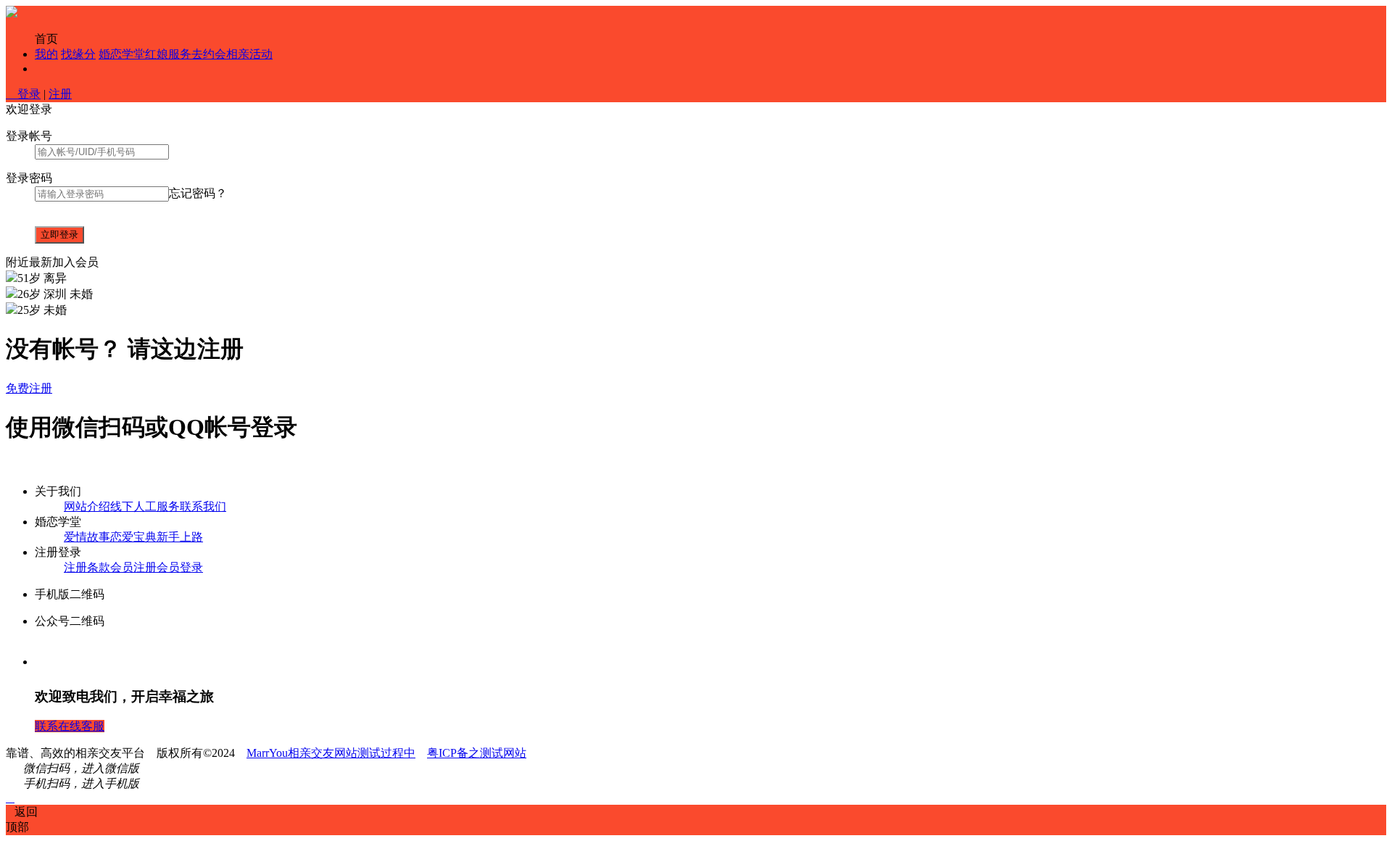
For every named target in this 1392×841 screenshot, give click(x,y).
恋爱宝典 (133, 537)
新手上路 (180, 537)
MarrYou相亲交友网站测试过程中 (330, 753)
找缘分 (78, 54)
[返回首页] (11, 13)
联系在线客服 (69, 726)
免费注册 (29, 388)
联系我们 (203, 506)
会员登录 (180, 567)
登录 (23, 94)
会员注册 (133, 567)
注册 (60, 94)
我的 (46, 54)
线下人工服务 (145, 506)
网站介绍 (87, 506)
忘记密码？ (198, 193)
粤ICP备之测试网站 (476, 753)
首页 (46, 39)
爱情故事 (87, 537)
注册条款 (87, 567)
